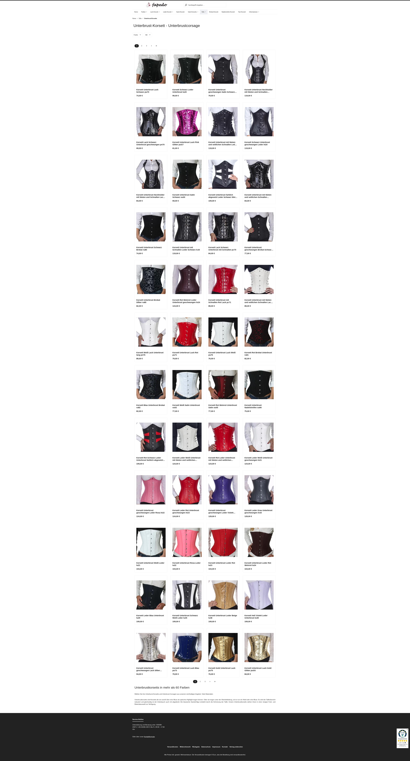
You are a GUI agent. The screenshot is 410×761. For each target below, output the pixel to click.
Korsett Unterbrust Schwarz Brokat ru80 (149, 248)
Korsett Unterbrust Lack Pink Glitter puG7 (185, 143)
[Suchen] (186, 5)
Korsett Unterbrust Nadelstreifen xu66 (253, 406)
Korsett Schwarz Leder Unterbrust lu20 (182, 91)
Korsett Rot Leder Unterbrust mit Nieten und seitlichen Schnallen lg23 (221, 459)
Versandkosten (172, 747)
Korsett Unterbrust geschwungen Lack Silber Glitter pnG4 (148, 669)
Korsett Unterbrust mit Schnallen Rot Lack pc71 (219, 301)
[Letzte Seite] (156, 45)
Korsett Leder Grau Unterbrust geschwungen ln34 (258, 511)
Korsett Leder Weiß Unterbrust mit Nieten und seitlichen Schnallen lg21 (186, 459)
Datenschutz (206, 747)
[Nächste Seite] (151, 45)
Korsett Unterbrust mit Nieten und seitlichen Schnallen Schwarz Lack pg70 (258, 196)
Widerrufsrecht (185, 747)
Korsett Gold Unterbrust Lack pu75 (221, 669)
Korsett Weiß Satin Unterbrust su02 (186, 406)
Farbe (136, 35)
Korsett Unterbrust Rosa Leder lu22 (186, 564)
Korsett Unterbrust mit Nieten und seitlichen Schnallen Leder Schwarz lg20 (222, 143)
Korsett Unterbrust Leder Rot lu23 (221, 564)
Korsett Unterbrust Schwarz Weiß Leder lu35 (185, 616)
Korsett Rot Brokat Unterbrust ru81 (258, 354)
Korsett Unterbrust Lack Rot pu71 (185, 354)
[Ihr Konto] (269, 5)
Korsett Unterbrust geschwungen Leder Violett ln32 (220, 511)
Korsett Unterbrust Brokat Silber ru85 (148, 301)
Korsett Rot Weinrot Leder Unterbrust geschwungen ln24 (186, 301)
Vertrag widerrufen (236, 747)
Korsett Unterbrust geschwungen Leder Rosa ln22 (150, 511)
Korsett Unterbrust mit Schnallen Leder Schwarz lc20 (186, 248)
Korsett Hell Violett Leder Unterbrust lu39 (256, 616)
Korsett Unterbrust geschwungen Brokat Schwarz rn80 (258, 248)
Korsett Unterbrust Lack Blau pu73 (185, 669)
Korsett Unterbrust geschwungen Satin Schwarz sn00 (221, 91)
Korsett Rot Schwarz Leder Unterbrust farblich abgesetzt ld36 (149, 459)
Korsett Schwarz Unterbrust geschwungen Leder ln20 (257, 143)
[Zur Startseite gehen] (156, 4)
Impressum (216, 747)
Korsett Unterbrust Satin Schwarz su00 (183, 196)
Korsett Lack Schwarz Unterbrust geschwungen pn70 (150, 143)
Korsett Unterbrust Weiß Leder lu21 (150, 564)
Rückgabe (196, 747)
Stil (146, 35)
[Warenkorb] (275, 5)
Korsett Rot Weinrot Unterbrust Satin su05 (222, 406)
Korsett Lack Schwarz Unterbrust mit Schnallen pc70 (222, 248)
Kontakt (225, 747)
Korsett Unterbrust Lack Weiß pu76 (222, 354)
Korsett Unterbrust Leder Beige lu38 (222, 616)
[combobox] (207, 5)
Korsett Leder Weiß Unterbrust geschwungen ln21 (258, 459)
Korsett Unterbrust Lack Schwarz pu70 (147, 91)
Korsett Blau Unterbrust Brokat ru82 (150, 406)
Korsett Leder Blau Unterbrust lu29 (150, 616)
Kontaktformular (149, 736)
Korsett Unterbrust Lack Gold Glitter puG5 (258, 669)
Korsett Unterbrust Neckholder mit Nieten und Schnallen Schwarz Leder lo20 (259, 91)
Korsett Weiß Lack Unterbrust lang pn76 (149, 354)
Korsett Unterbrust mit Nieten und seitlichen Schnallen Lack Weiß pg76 (258, 301)
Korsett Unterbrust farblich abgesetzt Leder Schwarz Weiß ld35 (222, 196)
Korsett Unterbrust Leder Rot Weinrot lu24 (258, 564)
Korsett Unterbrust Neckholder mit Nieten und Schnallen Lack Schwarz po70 (150, 196)
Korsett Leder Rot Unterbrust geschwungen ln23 (185, 511)
